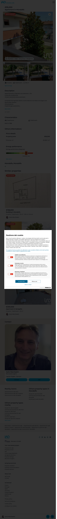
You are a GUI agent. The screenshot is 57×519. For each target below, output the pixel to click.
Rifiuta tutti (34, 281)
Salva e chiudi (28, 284)
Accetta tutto (21, 281)
